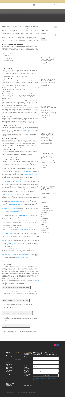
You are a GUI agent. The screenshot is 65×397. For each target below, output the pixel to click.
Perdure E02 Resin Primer (28, 383)
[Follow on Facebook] (57, 345)
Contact (34, 379)
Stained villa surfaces (6, 220)
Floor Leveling (44, 214)
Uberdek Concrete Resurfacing (27, 357)
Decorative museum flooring (8, 251)
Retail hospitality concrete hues (18, 248)
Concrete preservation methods (21, 257)
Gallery (16, 352)
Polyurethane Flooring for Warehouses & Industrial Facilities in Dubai (48, 59)
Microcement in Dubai (9, 353)
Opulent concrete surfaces (12, 243)
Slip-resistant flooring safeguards (9, 254)
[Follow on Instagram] (55, 345)
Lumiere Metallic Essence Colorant (27, 379)
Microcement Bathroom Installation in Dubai (9, 379)
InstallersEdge (18, 359)
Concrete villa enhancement (8, 233)
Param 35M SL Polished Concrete (27, 360)
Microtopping (44, 222)
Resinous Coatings (45, 226)
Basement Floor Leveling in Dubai (9, 368)
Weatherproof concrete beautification (10, 208)
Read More (44, 63)
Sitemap (53, 378)
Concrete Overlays (45, 208)
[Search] (55, 27)
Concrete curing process (15, 211)
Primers (42, 224)
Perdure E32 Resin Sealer (28, 386)
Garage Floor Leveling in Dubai (9, 375)
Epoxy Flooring (44, 212)
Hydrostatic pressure (6, 163)
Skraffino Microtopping (26, 368)
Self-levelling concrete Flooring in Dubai (9, 361)
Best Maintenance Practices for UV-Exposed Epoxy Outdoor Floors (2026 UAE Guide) (48, 108)
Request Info (43, 40)
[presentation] (49, 52)
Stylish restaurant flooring (25, 229)
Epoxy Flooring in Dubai (9, 365)
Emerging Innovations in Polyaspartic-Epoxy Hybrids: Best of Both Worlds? (48, 188)
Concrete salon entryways (7, 224)
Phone (42, 33)
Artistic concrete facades (7, 227)
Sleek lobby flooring (6, 240)
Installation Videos (19, 357)
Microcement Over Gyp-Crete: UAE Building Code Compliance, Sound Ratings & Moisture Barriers (48, 156)
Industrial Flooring (45, 218)
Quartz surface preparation (13, 204)
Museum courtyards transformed (31, 234)
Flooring (42, 216)
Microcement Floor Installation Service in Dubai (10, 384)
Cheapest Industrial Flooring (23, 261)
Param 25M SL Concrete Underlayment (27, 364)
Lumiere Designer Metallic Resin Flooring (27, 375)
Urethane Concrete (45, 232)
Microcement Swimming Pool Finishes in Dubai (48, 79)
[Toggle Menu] (34, 5)
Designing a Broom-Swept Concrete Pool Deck (12, 181)
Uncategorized (44, 230)
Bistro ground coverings (14, 201)
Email (42, 35)
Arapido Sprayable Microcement (28, 354)
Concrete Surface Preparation (47, 210)
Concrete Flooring (44, 206)
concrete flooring (27, 130)
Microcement (44, 220)
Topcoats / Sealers (45, 228)
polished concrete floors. (23, 41)
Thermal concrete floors (22, 254)
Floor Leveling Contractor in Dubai (9, 371)
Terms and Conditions (38, 378)
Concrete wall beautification (8, 214)
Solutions (17, 355)
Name (42, 32)
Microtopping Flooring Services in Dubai (9, 357)
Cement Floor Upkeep (27, 171)
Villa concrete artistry (6, 248)
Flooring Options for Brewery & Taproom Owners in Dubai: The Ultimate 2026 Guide (47, 135)
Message (43, 38)
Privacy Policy (47, 378)
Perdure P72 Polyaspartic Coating (26, 371)
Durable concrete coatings (23, 215)
